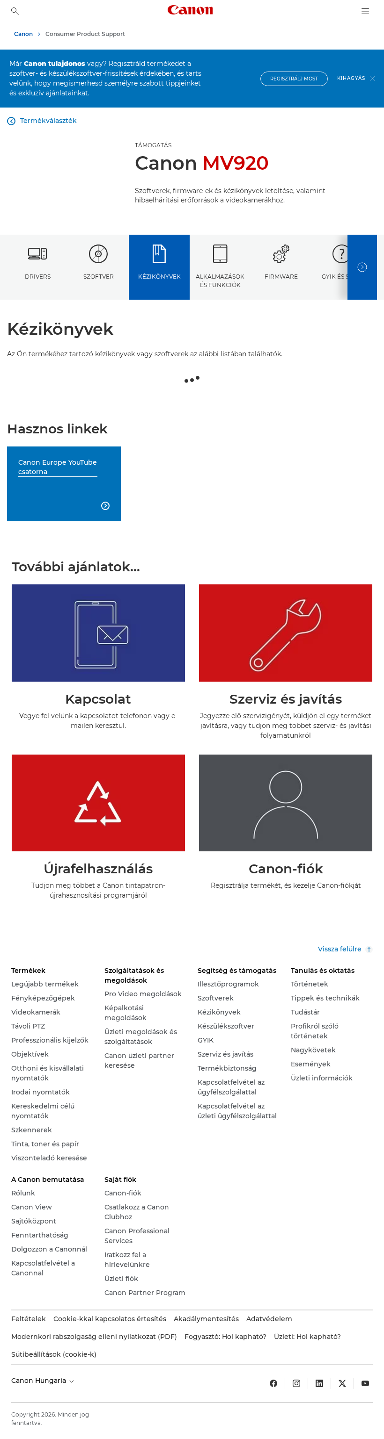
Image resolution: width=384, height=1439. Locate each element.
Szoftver (98, 276)
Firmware (281, 276)
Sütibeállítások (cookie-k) (53, 1354)
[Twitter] (342, 1383)
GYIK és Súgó (342, 276)
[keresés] (14, 11)
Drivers (38, 276)
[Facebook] (273, 1383)
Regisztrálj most (294, 79)
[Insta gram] (296, 1383)
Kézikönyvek (159, 276)
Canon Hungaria (39, 1380)
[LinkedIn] (319, 1383)
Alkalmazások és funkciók (220, 280)
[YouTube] (365, 1383)
